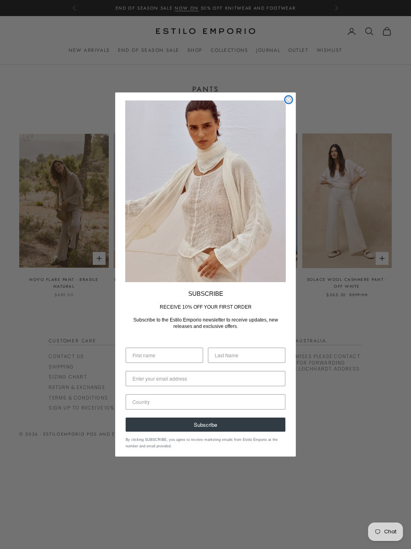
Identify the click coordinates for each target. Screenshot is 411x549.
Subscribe (205, 424)
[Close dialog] (289, 100)
